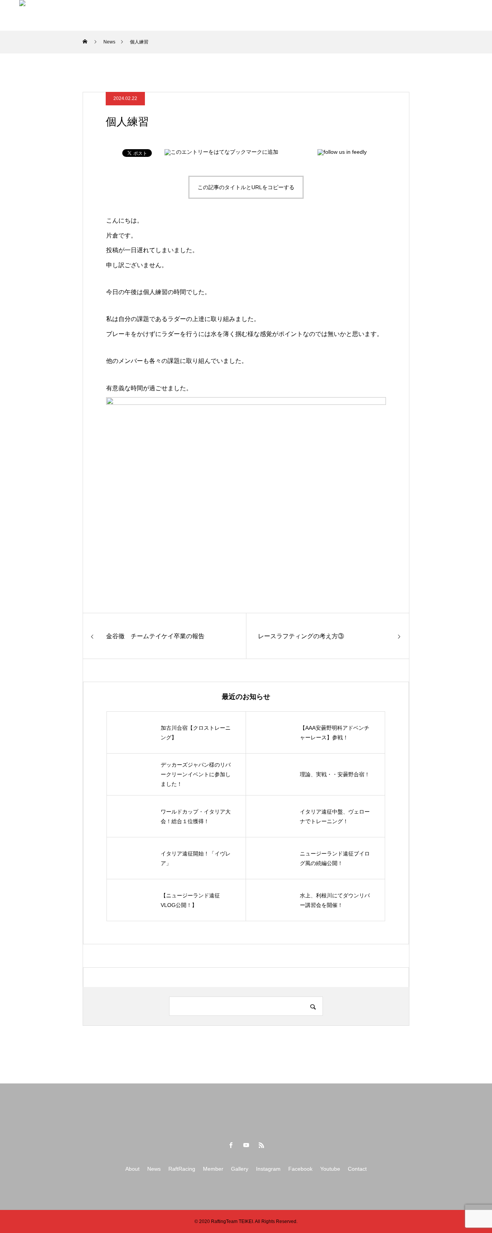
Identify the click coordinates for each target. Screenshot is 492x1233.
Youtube (361, 15)
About (91, 15)
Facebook (320, 15)
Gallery (239, 15)
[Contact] (462, 15)
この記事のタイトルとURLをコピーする (246, 187)
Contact (398, 15)
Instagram (278, 15)
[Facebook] (230, 1145)
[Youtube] (246, 1145)
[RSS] (261, 1145)
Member (203, 15)
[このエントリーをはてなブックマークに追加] (221, 152)
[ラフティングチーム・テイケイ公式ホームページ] (52, 15)
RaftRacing (161, 15)
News (123, 15)
